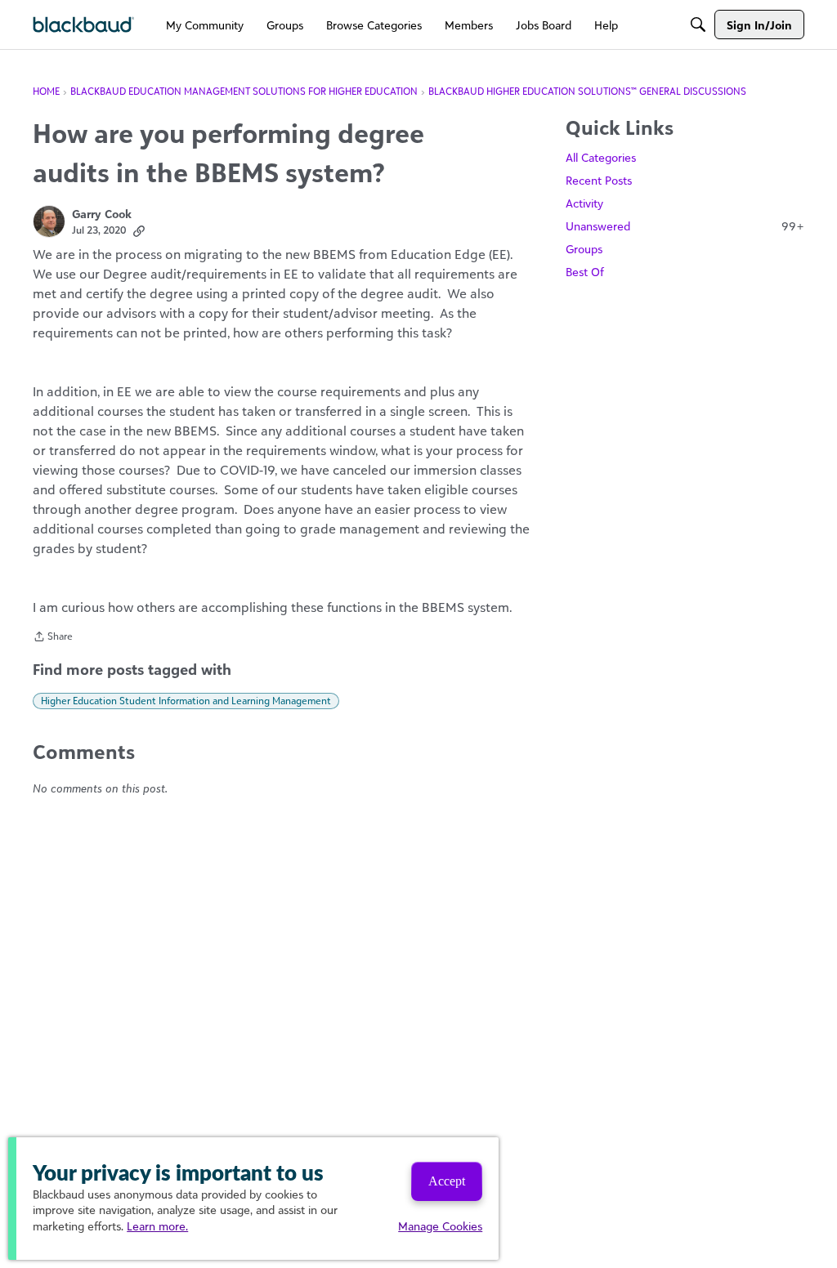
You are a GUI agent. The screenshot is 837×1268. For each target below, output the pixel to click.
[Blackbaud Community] (84, 24)
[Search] (698, 24)
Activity (584, 203)
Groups (584, 249)
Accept (446, 1181)
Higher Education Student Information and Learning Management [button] (186, 700)
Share (53, 638)
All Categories (601, 157)
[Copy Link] (139, 230)
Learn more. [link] (157, 1226)
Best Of (585, 272)
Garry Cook (102, 214)
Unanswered (685, 226)
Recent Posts (599, 180)
